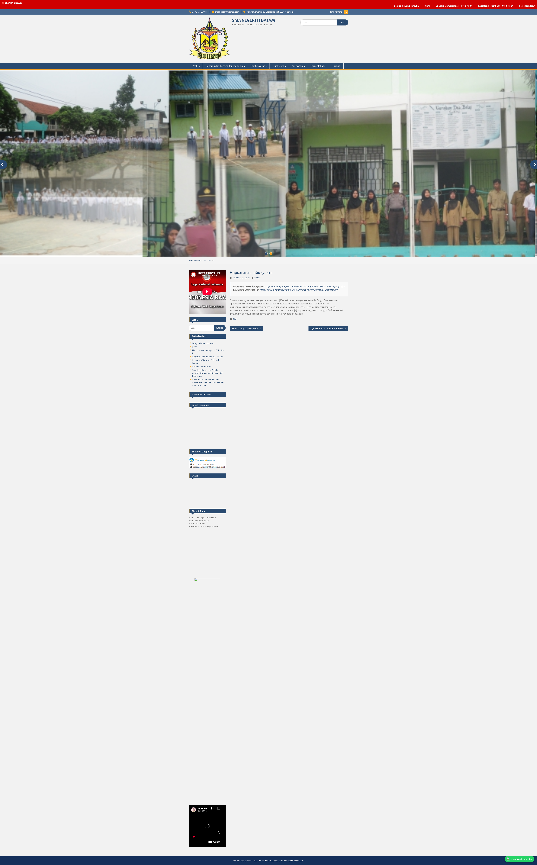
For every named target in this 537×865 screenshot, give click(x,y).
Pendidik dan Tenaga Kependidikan (224, 65)
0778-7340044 (200, 12)
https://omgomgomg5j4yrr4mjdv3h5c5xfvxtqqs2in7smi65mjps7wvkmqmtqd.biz (304, 286)
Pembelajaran (258, 65)
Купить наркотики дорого (246, 328)
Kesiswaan (297, 65)
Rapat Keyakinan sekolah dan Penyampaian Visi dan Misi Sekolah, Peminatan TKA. (208, 382)
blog (235, 319)
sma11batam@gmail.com (227, 12)
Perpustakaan (318, 65)
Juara (341, 5)
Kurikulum (278, 65)
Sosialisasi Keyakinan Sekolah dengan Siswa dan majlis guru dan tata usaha (207, 373)
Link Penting (336, 12)
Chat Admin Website (521, 859)
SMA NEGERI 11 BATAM (253, 20)
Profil (195, 65)
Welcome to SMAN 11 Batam (280, 12)
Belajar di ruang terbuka (320, 5)
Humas (336, 65)
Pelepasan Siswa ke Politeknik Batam (452, 5)
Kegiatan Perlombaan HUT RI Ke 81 (409, 5)
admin (257, 277)
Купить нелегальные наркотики (328, 328)
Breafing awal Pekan (201, 366)
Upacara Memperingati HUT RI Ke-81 (368, 5)
